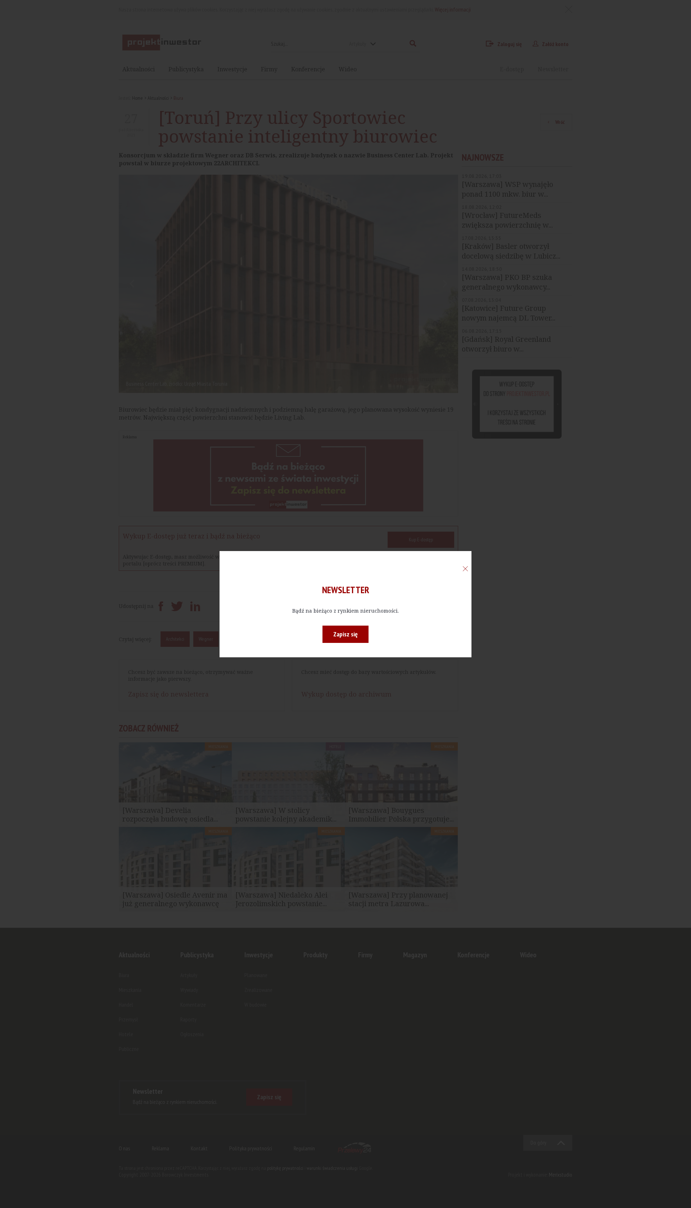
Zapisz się (345, 634)
